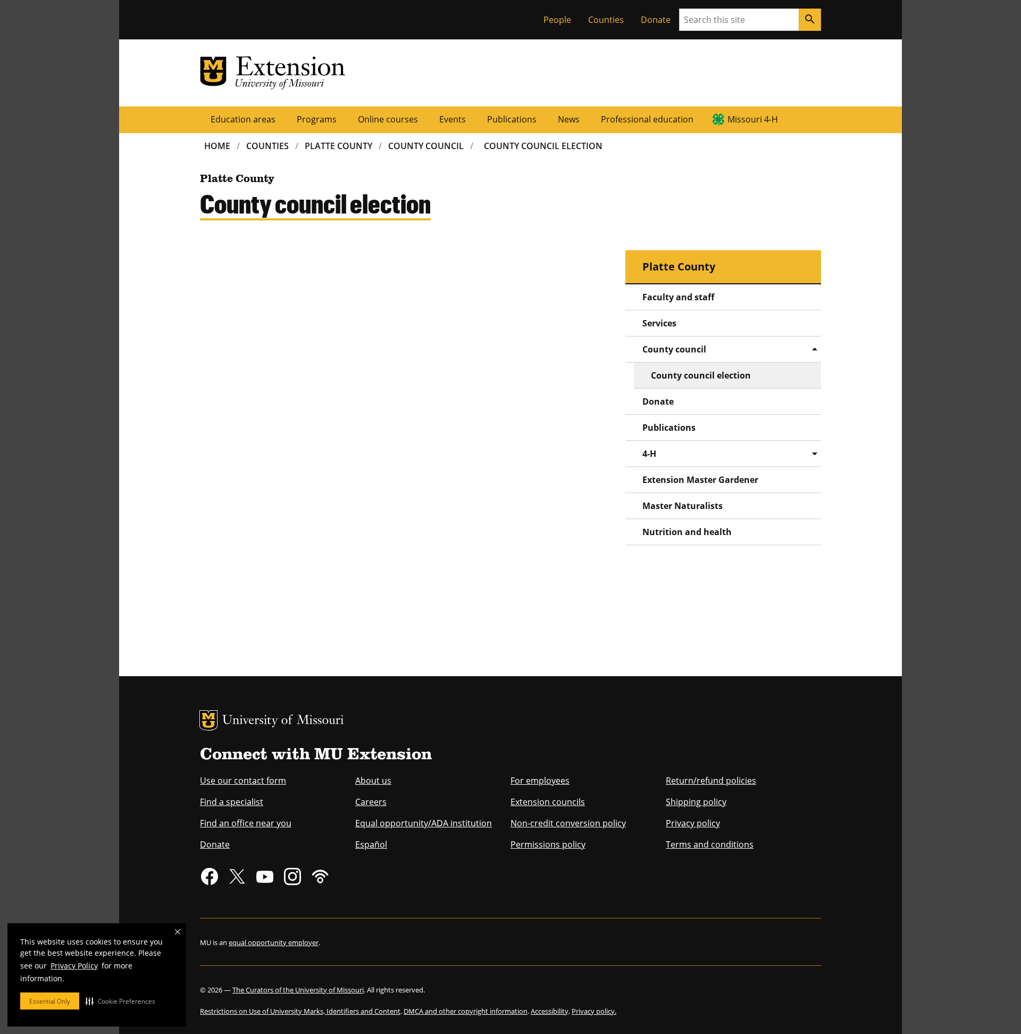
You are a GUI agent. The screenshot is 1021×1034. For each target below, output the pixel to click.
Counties (606, 20)
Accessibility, (550, 1011)
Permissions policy (547, 844)
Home (217, 146)
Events (452, 119)
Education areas (243, 119)
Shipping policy (696, 802)
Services (659, 323)
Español (371, 844)
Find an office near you (245, 823)
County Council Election (543, 146)
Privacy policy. (594, 1011)
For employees (540, 780)
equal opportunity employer (274, 942)
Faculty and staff (678, 297)
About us (373, 780)
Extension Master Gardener (700, 480)
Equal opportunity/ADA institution (423, 823)
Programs (317, 119)
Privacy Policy (74, 966)
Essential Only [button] (49, 1001)
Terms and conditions (710, 844)
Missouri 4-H (752, 119)
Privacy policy (693, 823)
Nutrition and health (687, 532)
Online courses (388, 119)
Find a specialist (231, 802)
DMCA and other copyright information (466, 1011)
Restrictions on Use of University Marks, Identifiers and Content (300, 1011)
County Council (426, 146)
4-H (649, 453)
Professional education (647, 119)
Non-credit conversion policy (568, 823)
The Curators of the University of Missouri (298, 990)
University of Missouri (283, 721)
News (569, 119)
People (557, 20)
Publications (512, 119)
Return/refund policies (711, 780)
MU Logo (208, 720)
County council (674, 349)
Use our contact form (243, 780)
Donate (656, 20)
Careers (371, 802)
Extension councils (547, 802)
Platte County (338, 146)
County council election (701, 375)
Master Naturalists (682, 506)
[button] (120, 1001)
